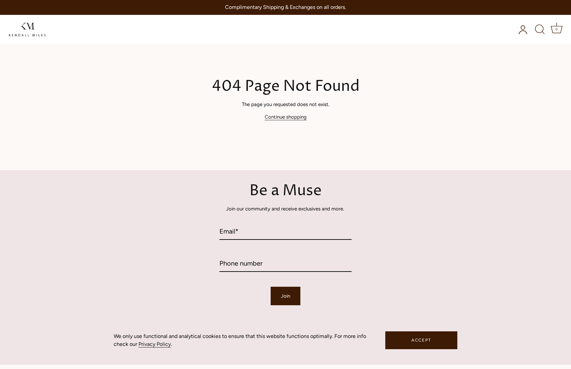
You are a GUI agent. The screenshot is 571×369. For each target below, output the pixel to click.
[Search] (539, 29)
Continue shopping (286, 117)
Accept (421, 340)
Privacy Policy (154, 344)
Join (285, 296)
